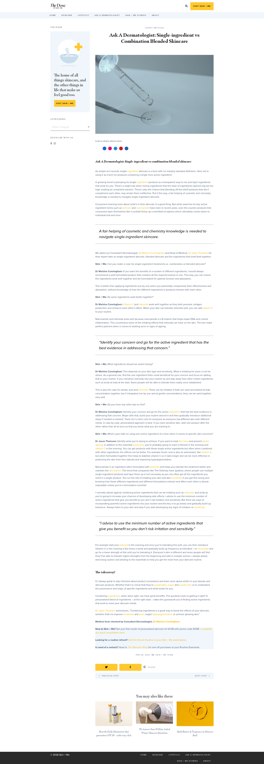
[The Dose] (58, 6)
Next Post (201, 676)
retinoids (143, 304)
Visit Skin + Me (64, 103)
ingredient (132, 171)
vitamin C (208, 308)
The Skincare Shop (138, 647)
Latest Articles (154, 28)
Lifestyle (83, 15)
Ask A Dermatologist (107, 15)
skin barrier (115, 470)
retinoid (124, 545)
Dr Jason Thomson (198, 253)
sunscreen (138, 444)
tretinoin (126, 207)
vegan (170, 584)
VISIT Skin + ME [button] (202, 6)
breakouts (128, 614)
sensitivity (176, 477)
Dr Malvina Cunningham (151, 253)
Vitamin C (128, 304)
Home (53, 15)
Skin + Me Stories (135, 15)
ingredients (114, 596)
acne (141, 614)
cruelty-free (185, 584)
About (155, 15)
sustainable (160, 584)
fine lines (183, 441)
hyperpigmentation (162, 614)
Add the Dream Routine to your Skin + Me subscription (157, 640)
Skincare (66, 15)
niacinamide (142, 207)
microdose (203, 548)
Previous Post (109, 676)
